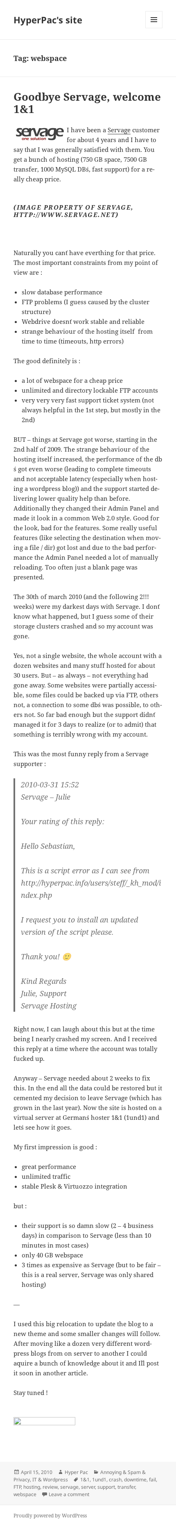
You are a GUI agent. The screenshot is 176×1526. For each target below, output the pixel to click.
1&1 (85, 1479)
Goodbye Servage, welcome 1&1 (87, 102)
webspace (25, 1494)
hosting (31, 1486)
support (106, 1486)
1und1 (99, 1479)
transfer (126, 1486)
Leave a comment (69, 1494)
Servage (119, 130)
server (88, 1486)
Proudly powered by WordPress (50, 1515)
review (50, 1486)
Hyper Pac (76, 1472)
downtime (135, 1479)
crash (115, 1479)
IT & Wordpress (50, 1479)
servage (69, 1486)
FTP (17, 1486)
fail (152, 1479)
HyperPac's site (48, 20)
